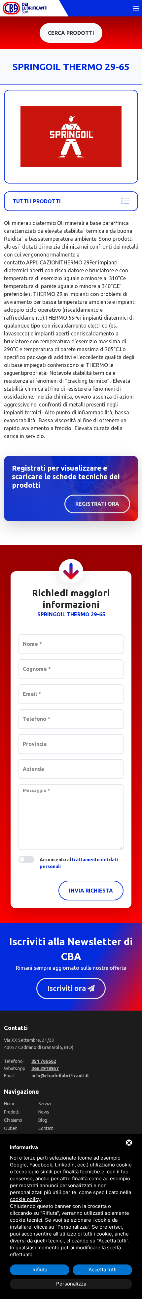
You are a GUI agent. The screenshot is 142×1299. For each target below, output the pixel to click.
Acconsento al (79, 863)
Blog (42, 1120)
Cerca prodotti (71, 33)
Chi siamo (13, 1120)
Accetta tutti (103, 1269)
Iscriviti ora (67, 988)
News (43, 1112)
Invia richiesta (91, 891)
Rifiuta (39, 1269)
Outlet (10, 1128)
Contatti (45, 1128)
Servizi (44, 1103)
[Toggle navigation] (136, 9)
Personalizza (71, 1284)
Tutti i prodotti (37, 201)
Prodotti (11, 1112)
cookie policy (25, 1199)
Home (9, 1103)
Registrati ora (97, 504)
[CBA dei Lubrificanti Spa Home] (25, 8)
